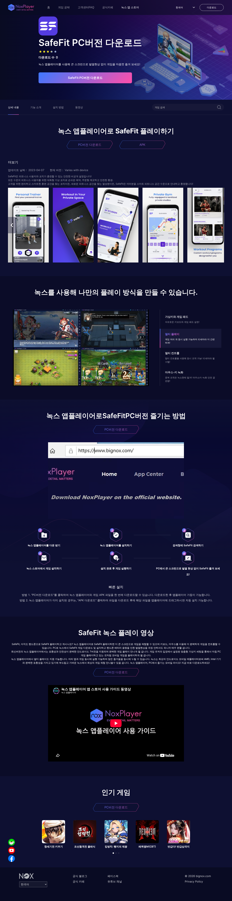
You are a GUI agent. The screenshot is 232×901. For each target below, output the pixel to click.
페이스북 (113, 876)
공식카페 (107, 7)
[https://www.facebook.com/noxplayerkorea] (11, 858)
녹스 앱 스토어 (130, 7)
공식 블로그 (80, 876)
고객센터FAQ (86, 7)
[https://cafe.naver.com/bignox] (11, 842)
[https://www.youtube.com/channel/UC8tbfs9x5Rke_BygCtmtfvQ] (11, 850)
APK (142, 144)
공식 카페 (78, 881)
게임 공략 (64, 7)
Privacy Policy (194, 881)
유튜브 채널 (115, 881)
